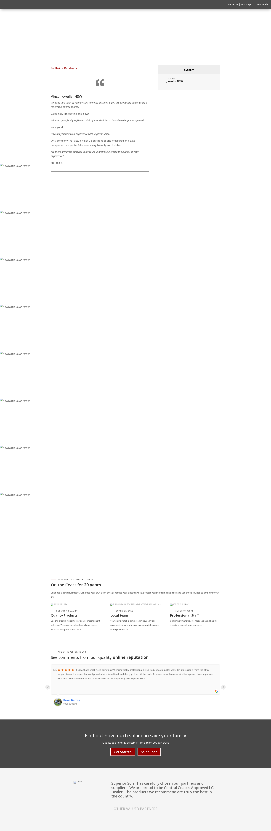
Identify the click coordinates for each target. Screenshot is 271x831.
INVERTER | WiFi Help (239, 4)
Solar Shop (149, 752)
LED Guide (262, 4)
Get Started (123, 752)
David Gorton (71, 700)
